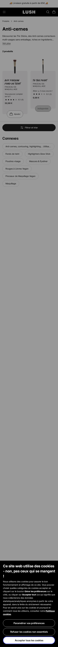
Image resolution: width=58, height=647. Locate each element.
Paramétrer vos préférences (29, 623)
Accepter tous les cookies (29, 640)
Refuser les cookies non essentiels (29, 631)
